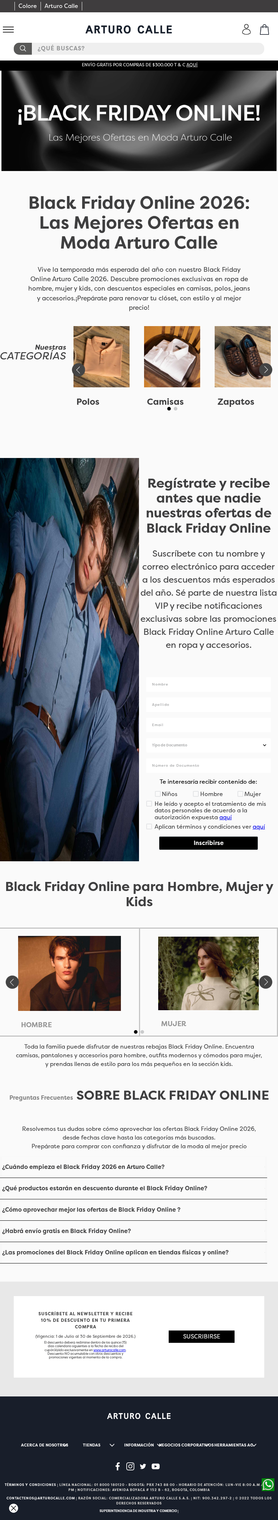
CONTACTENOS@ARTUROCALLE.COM (41, 1498)
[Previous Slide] (78, 369)
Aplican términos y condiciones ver (210, 827)
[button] (169, 409)
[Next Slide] (266, 369)
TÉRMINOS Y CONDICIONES (30, 1485)
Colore (27, 6)
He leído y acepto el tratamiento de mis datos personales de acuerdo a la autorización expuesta (210, 811)
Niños (169, 794)
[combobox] (139, 49)
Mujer (252, 794)
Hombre (211, 794)
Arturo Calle (61, 6)
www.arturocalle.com (109, 1350)
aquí (192, 65)
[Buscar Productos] (22, 49)
